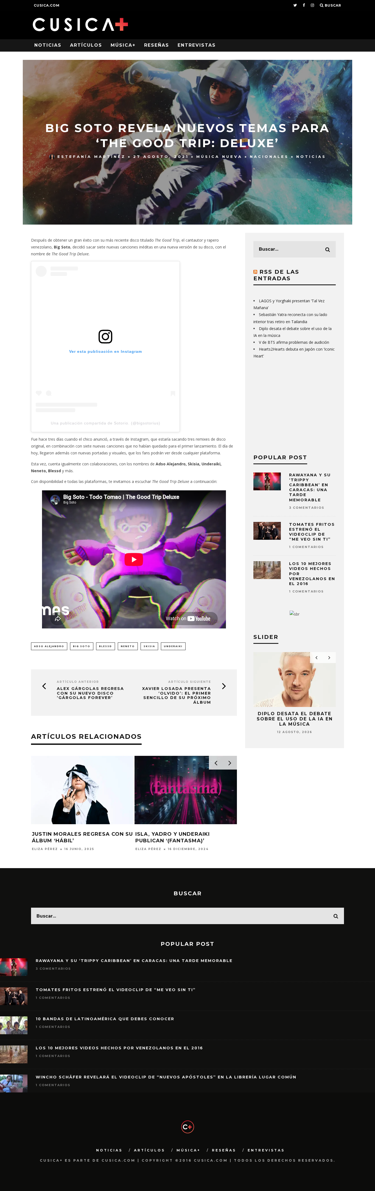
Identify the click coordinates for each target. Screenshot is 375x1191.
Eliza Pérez (45, 849)
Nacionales (269, 156)
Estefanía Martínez (91, 156)
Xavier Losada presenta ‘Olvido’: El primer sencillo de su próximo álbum (176, 695)
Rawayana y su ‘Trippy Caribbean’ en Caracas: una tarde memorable (310, 487)
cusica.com (47, 5)
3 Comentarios (306, 508)
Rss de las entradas (276, 275)
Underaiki (173, 646)
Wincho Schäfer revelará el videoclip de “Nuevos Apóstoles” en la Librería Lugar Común (166, 1077)
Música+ (123, 45)
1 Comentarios (306, 547)
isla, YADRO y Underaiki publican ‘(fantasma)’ (172, 837)
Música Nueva (219, 156)
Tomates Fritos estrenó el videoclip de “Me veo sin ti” (312, 532)
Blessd (105, 646)
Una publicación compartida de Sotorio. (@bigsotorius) (105, 423)
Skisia (149, 646)
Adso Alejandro (49, 646)
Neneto (128, 646)
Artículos (86, 45)
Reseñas (156, 45)
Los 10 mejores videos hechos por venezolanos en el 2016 (119, 1047)
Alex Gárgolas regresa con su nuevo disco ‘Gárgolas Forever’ (90, 693)
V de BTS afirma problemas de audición (294, 342)
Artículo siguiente (189, 682)
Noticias (47, 45)
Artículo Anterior (78, 682)
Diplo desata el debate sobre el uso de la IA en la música (295, 719)
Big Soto (81, 646)
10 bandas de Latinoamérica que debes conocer (105, 1018)
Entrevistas (197, 45)
